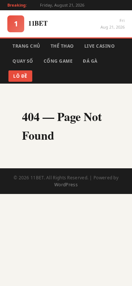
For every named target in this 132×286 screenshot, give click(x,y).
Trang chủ (26, 46)
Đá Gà (90, 61)
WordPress (66, 185)
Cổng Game (58, 61)
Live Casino (99, 46)
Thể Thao (62, 46)
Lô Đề (20, 76)
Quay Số (22, 61)
